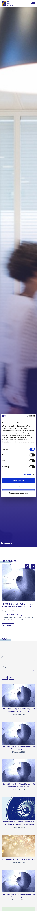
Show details (26, 474)
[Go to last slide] (27, 566)
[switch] (32, 454)
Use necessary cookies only (18, 493)
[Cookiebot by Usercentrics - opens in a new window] (26, 416)
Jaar (3, 657)
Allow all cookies (18, 480)
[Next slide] (33, 566)
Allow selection (18, 487)
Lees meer (6, 625)
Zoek (3, 648)
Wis (11, 678)
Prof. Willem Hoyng (14, 615)
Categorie (5, 667)
